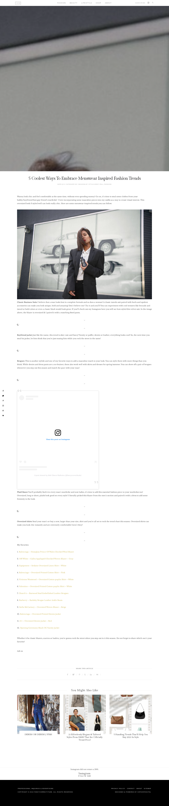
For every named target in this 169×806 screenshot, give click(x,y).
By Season (80, 184)
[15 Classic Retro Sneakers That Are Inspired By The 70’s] (140, 714)
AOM (18, 3)
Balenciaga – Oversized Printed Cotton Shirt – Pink (42, 572)
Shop (98, 3)
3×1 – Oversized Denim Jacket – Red (36, 621)
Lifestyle (86, 3)
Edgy (97, 184)
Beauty (74, 3)
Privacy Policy (118, 788)
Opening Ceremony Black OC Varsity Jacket (39, 628)
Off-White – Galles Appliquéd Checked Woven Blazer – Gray (46, 559)
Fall (102, 184)
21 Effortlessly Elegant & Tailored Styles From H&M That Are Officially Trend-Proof (47, 737)
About (108, 3)
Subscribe (140, 3)
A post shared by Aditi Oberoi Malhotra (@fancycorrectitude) (57, 475)
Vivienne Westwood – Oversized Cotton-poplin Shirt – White (46, 579)
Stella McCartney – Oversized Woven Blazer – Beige (42, 607)
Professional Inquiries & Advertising (35, 788)
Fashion (61, 3)
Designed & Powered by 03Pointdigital (133, 792)
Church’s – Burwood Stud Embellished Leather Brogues (43, 593)
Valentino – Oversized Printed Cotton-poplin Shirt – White (45, 586)
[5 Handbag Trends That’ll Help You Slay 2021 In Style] (93, 714)
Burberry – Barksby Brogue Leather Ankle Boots (40, 600)
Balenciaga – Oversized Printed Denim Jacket (40, 614)
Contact (131, 788)
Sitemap (147, 788)
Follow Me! (84, 776)
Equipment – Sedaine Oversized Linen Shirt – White (42, 566)
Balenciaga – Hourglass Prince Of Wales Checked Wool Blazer (46, 552)
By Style (90, 184)
